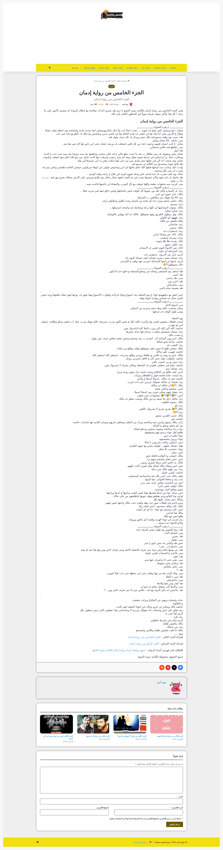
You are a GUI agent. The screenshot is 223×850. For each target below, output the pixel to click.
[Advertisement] (165, 43)
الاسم (180, 797)
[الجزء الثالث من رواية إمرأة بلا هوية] (166, 724)
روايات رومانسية (160, 68)
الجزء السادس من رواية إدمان (144, 637)
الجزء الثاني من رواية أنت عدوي (98, 736)
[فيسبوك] (180, 667)
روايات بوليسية (132, 68)
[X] (174, 667)
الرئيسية (173, 68)
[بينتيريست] (168, 667)
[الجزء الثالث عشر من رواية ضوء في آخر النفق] (56, 724)
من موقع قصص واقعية (141, 842)
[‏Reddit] (161, 667)
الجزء (118, 81)
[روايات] (111, 14)
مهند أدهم (125, 104)
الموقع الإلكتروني (103, 808)
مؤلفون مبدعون (89, 68)
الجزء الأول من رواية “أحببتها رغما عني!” (131, 736)
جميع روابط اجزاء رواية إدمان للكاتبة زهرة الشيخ (119, 650)
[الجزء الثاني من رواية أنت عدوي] (93, 724)
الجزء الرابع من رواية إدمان (144, 643)
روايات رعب (145, 68)
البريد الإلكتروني (176, 808)
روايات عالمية (118, 68)
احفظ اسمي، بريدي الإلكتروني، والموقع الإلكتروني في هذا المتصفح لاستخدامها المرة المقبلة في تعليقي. (145, 818)
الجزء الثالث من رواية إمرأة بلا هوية (170, 736)
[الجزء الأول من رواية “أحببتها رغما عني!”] (129, 724)
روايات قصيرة (104, 68)
